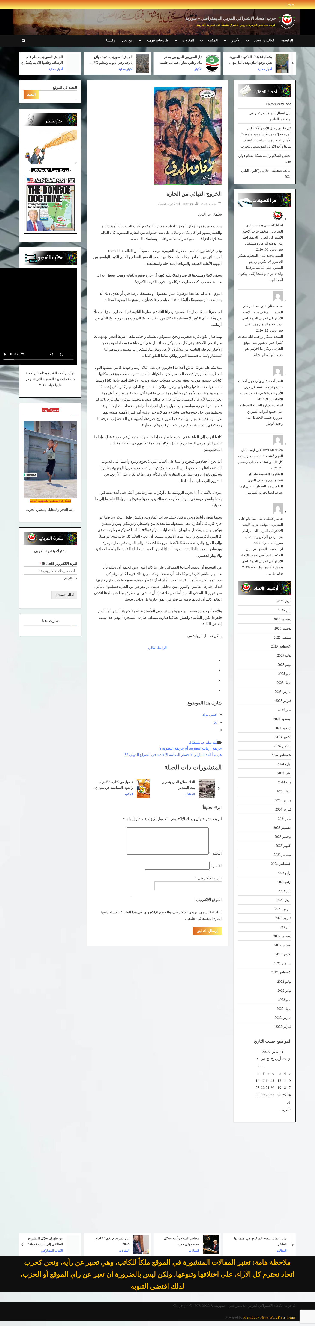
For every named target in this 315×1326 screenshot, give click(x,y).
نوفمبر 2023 (282, 836)
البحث (31, 94)
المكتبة (213, 40)
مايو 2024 (284, 782)
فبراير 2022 (283, 1026)
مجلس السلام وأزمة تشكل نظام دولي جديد (237, 1241)
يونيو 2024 (284, 773)
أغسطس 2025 (281, 646)
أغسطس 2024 (281, 755)
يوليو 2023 (284, 872)
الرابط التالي (157, 647)
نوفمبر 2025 (282, 628)
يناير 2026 (284, 610)
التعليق (215, 853)
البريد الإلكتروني (208, 878)
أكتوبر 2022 (283, 954)
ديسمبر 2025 (282, 619)
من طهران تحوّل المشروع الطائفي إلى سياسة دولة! (101, 1241)
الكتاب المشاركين (107, 1250)
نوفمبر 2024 (282, 727)
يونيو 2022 (284, 990)
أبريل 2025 (284, 682)
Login (290, 4)
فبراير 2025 (283, 700)
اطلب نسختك (64, 594)
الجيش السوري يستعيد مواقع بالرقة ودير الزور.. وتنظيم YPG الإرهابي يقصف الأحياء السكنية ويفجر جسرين (174, 60)
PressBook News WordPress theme (269, 1317)
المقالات (188, 40)
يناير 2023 (284, 927)
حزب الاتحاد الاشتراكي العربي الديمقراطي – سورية (230, 18)
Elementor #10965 (278, 104)
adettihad (188, 203)
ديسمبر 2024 (282, 718)
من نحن (127, 40)
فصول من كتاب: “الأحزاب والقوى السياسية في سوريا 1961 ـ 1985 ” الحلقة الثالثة (179, 785)
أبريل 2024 (284, 791)
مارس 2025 (283, 691)
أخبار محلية (188, 69)
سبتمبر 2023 (282, 854)
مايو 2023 (284, 890)
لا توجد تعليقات (166, 203)
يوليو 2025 (284, 655)
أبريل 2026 (284, 601)
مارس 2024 (283, 800)
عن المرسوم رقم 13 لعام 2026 (168, 1241)
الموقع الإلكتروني (209, 899)
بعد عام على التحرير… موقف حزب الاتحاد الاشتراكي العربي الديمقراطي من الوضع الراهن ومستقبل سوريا (262, 237)
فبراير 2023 (283, 917)
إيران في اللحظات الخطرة (27, 1241)
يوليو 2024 (284, 764)
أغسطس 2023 (281, 863)
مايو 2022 (284, 999)
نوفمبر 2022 (282, 945)
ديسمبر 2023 (282, 827)
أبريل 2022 (284, 1008)
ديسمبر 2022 (282, 936)
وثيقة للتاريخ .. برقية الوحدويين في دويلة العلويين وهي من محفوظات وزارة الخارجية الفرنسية (114, 785)
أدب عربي (209, 741)
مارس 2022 (283, 1017)
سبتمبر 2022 (282, 963)
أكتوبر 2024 (283, 736)
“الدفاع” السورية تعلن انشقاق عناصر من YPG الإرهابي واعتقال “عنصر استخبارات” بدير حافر (33, 60)
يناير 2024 (284, 818)
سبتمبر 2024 (282, 746)
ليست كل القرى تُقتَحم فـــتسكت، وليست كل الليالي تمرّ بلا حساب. (260, 455)
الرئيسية (287, 40)
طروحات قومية (158, 40)
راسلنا (110, 40)
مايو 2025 (284, 673)
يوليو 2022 (284, 981)
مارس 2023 (283, 908)
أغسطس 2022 (281, 972)
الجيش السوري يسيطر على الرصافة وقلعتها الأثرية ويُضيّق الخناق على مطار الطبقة (105, 60)
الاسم (216, 865)
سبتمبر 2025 (282, 637)
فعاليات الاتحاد (264, 40)
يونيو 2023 (284, 881)
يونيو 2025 (284, 664)
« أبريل (286, 1109)
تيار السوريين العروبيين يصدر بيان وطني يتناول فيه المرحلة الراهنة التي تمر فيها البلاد (245, 60)
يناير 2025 (284, 709)
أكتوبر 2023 (283, 845)
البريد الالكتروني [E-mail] (58, 563)
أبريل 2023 (284, 899)
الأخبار (236, 40)
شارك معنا (50, 621)
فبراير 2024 (283, 809)
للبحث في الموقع (65, 87)
